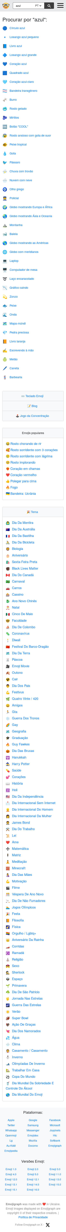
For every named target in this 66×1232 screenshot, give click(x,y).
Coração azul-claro (18, 81)
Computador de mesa (19, 269)
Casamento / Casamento (27, 1050)
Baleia (10, 234)
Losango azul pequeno (20, 37)
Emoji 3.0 (55, 1169)
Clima (13, 1044)
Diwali (13, 640)
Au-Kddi (11, 1145)
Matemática (17, 848)
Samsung (33, 1125)
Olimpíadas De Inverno (25, 1063)
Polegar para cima (21, 481)
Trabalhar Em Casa (22, 1070)
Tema (33, 512)
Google (33, 1120)
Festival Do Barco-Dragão (27, 646)
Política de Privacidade (33, 1217)
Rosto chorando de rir (23, 443)
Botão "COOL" (15, 126)
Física (13, 926)
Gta (11, 711)
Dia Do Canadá (20, 574)
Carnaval (15, 581)
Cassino (14, 594)
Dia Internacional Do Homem (29, 809)
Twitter (11, 1125)
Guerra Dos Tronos (22, 718)
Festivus (15, 692)
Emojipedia (10, 1151)
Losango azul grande (19, 55)
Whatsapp (11, 1130)
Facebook (55, 1120)
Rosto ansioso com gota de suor (26, 135)
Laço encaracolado (18, 278)
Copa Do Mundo (20, 1076)
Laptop (10, 260)
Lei (11, 835)
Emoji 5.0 (33, 1174)
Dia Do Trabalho (20, 828)
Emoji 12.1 (33, 1179)
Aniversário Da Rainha (25, 939)
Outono (14, 672)
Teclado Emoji (33, 396)
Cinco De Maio (19, 613)
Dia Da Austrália (20, 529)
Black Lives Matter (22, 568)
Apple (11, 1120)
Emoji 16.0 (33, 1189)
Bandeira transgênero (19, 90)
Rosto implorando (20, 462)
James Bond (18, 822)
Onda (9, 314)
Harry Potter (18, 763)
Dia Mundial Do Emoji (24, 1094)
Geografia (16, 731)
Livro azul (12, 46)
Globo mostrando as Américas (25, 243)
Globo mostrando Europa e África (27, 207)
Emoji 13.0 (55, 1179)
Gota (9, 153)
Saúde (13, 770)
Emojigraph (55, 1145)
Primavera (16, 985)
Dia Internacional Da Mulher (29, 816)
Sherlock (15, 972)
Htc (55, 1135)
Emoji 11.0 (55, 1174)
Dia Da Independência (24, 796)
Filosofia (15, 920)
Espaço (14, 978)
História (14, 783)
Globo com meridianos (20, 252)
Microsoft (55, 1125)
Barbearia (12, 377)
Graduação (17, 737)
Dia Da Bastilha (20, 535)
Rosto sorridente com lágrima (29, 456)
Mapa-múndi (14, 323)
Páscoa (14, 659)
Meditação (16, 861)
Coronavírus (17, 633)
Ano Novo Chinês (21, 600)
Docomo (33, 1145)
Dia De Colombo (20, 627)
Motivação (16, 881)
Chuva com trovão (17, 171)
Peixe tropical (14, 144)
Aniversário (17, 555)
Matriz (13, 855)
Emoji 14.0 (33, 1184)
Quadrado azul (15, 72)
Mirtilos (10, 117)
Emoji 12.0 (11, 1179)
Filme (13, 887)
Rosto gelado (14, 108)
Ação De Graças (21, 1024)
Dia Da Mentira (19, 522)
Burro (9, 99)
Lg (11, 1140)
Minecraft (15, 868)
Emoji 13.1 (11, 1184)
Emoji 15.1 (11, 1189)
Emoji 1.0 (11, 1169)
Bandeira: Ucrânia (21, 493)
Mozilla (33, 1140)
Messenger (33, 1130)
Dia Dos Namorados (23, 1031)
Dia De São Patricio (23, 992)
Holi (11, 789)
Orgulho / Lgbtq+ (21, 933)
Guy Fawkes (18, 744)
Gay (12, 724)
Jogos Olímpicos (21, 907)
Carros (14, 587)
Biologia (14, 548)
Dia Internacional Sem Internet (30, 802)
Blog (33, 406)
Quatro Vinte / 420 (22, 698)
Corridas (15, 946)
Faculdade (16, 620)
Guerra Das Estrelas (23, 1004)
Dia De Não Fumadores (25, 900)
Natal (12, 607)
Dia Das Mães (19, 874)
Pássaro (11, 162)
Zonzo (10, 296)
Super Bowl (17, 1018)
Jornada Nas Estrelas (24, 998)
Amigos (14, 705)
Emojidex (33, 1135)
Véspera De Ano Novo (25, 894)
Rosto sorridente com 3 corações (32, 449)
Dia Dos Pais (18, 685)
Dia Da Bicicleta (20, 542)
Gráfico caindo (15, 287)
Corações (16, 776)
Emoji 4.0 (11, 1174)
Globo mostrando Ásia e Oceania (27, 216)
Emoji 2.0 (33, 1169)
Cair (12, 679)
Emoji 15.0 (55, 1184)
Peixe (9, 305)
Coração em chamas (23, 468)
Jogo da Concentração (33, 416)
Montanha (12, 225)
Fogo (12, 487)
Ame (12, 842)
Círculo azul (13, 28)
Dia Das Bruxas (20, 750)
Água (12, 1037)
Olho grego (13, 189)
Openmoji (10, 1135)
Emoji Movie (17, 666)
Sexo (12, 965)
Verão (13, 1011)
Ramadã (15, 952)
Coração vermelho (21, 474)
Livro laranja (13, 341)
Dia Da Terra (18, 653)
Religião (14, 959)
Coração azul (14, 64)
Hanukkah (16, 757)
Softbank (55, 1140)
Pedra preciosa (15, 332)
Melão (9, 359)
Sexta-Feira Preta (21, 561)
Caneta (10, 368)
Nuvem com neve (17, 180)
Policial (10, 198)
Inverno (14, 1057)
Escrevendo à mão (18, 350)
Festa (13, 913)
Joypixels (55, 1130)
